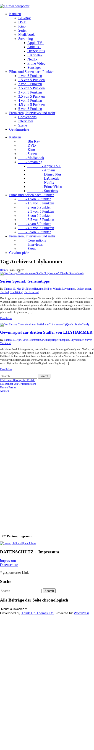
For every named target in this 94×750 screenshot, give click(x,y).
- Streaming (30, 162)
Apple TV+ (35, 43)
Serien (22, 30)
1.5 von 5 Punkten (31, 80)
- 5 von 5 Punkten (34, 232)
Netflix (32, 59)
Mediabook (26, 34)
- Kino (26, 149)
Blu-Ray (24, 18)
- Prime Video (44, 187)
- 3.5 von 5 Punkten (36, 220)
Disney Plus (36, 51)
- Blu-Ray (29, 141)
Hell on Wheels (52, 288)
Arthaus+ (34, 47)
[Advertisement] (29, 461)
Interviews (25, 121)
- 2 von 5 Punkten (34, 207)
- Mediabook (31, 158)
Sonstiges (34, 67)
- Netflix (40, 182)
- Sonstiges (42, 191)
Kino (22, 26)
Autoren (4, 391)
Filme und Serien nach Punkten (31, 72)
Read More (6, 318)
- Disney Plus (44, 174)
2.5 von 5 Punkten (31, 88)
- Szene (27, 248)
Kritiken (15, 14)
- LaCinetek (43, 178)
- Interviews (30, 244)
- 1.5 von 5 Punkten (36, 203)
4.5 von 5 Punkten (31, 105)
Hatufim (38, 288)
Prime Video (36, 63)
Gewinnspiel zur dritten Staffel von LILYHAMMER (46, 332)
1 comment (34, 339)
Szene (22, 125)
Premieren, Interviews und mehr (32, 113)
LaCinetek (34, 55)
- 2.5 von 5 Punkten (36, 211)
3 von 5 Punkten (30, 92)
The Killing (16, 292)
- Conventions (32, 240)
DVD (22, 22)
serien (88, 288)
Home (3, 270)
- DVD (27, 145)
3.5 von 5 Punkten (31, 96)
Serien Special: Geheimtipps (25, 281)
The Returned (31, 292)
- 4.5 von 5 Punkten (36, 228)
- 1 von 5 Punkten (34, 199)
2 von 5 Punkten (30, 84)
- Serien (27, 154)
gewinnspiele (62, 339)
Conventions (27, 117)
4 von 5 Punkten (30, 100)
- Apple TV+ (44, 166)
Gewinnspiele (19, 129)
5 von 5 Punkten (30, 109)
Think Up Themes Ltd (37, 613)
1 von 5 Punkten (30, 76)
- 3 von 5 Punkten (34, 215)
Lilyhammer (68, 288)
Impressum (8, 561)
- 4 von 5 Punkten (34, 224)
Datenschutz (9, 565)
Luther (80, 288)
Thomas (8, 288)
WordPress (81, 613)
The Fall (4, 292)
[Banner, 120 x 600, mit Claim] (18, 543)
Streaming (25, 39)
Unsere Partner (8, 387)
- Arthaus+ (42, 170)
